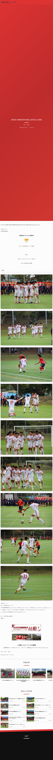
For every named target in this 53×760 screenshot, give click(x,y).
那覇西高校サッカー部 (8, 2)
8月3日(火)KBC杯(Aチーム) (40, 698)
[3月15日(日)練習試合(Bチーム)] (39, 673)
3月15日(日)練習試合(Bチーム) (39, 680)
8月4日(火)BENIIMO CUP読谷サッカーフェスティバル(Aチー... (17, 718)
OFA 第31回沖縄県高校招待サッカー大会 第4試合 (23, 681)
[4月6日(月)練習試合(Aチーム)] (8, 673)
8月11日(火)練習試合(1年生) (14, 705)
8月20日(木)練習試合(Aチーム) (15, 711)
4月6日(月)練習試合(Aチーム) (7, 680)
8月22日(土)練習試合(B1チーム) (41, 711)
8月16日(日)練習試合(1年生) (40, 717)
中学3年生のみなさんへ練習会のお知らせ (17, 698)
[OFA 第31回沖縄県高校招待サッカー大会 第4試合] (23, 673)
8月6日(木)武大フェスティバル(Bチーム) (42, 705)
